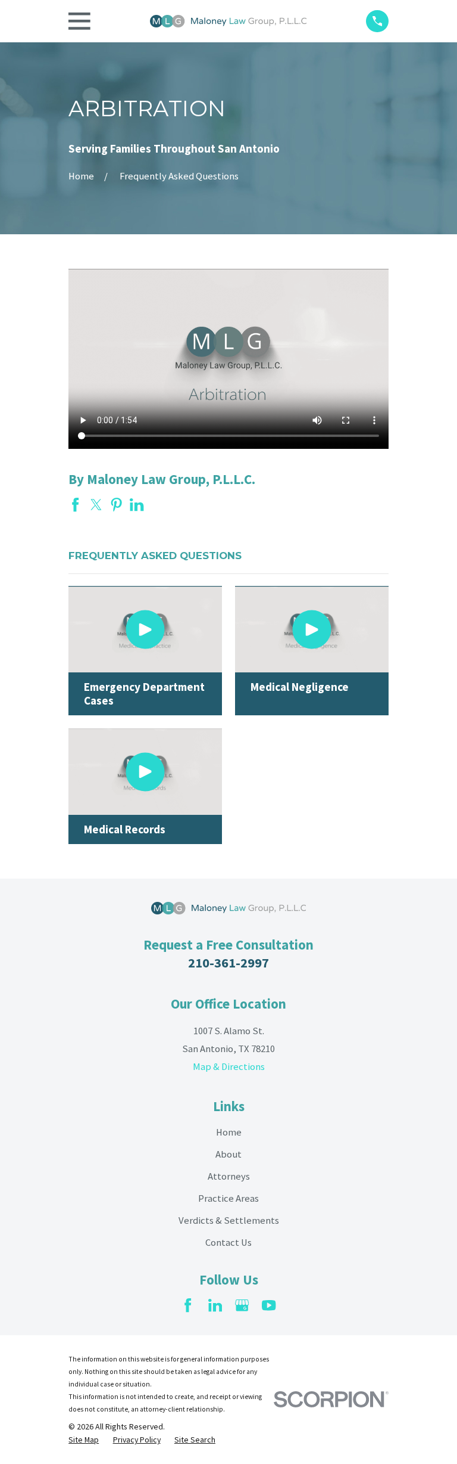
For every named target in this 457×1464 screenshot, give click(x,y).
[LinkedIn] (215, 1305)
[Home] (228, 21)
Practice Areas (228, 1198)
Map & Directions (229, 1066)
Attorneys (229, 1176)
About (228, 1154)
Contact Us (228, 1242)
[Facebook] (188, 1305)
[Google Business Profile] (242, 1305)
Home (229, 1132)
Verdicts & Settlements (229, 1220)
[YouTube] (269, 1305)
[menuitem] (83, 1440)
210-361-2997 (228, 962)
